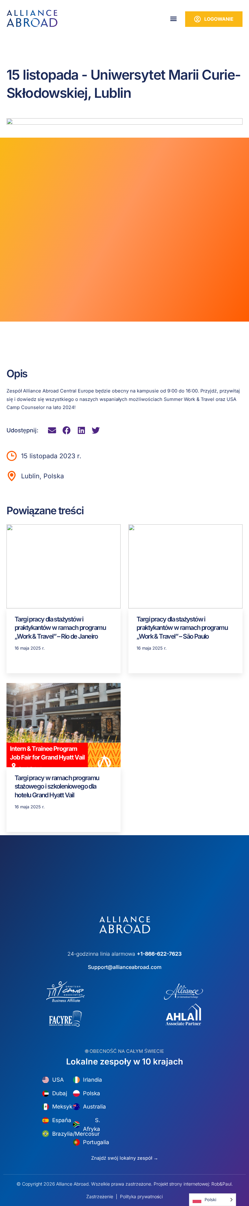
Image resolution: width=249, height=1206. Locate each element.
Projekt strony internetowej (181, 1184)
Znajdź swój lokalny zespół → (124, 1158)
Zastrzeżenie (99, 1196)
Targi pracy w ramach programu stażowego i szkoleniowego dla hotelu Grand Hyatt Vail (57, 786)
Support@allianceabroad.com (124, 967)
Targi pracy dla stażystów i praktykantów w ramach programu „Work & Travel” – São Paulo (182, 627)
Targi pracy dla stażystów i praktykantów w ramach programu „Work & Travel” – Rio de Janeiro (60, 627)
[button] (173, 18)
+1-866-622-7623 (159, 953)
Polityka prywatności (141, 1196)
